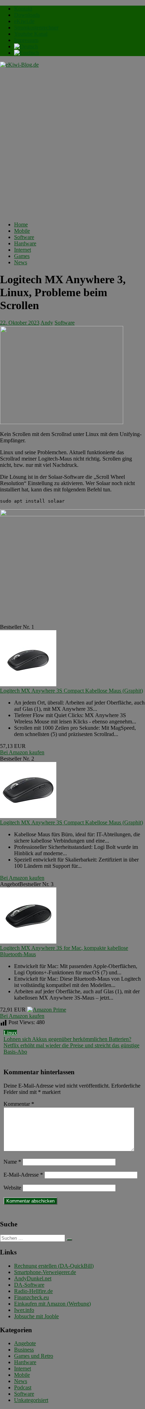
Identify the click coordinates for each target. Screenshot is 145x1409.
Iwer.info (24, 1310)
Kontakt (23, 9)
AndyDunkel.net (32, 1278)
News (20, 262)
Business (24, 1350)
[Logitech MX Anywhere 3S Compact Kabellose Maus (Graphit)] (28, 684)
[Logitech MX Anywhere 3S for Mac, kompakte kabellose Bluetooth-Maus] (28, 942)
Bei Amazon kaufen (22, 752)
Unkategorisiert (31, 1400)
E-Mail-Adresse (23, 1175)
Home (21, 224)
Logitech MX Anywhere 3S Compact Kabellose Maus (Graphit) (71, 691)
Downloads (27, 15)
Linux (10, 1033)
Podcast (22, 1387)
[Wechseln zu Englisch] (26, 53)
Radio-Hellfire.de (33, 1291)
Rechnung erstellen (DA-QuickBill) (54, 1266)
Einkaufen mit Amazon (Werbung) (52, 1304)
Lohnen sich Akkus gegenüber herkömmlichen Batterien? (67, 1039)
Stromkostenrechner (36, 27)
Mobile (22, 231)
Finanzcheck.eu (31, 1297)
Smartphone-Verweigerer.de (45, 1272)
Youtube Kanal (31, 34)
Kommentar (19, 1104)
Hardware (25, 243)
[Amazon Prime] (46, 1010)
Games (22, 256)
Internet (22, 250)
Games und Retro (33, 1356)
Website (12, 1188)
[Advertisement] (72, 144)
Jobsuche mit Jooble (36, 1316)
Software (24, 237)
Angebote (25, 1343)
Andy (46, 323)
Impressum (26, 40)
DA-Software (29, 1285)
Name (12, 1162)
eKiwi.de (24, 21)
